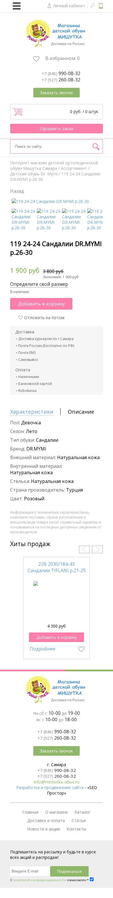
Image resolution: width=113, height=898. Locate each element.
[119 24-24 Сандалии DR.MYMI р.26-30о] (99, 227)
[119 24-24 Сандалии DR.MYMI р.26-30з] (48, 227)
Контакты (76, 829)
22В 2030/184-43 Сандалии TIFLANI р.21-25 (57, 567)
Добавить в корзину (41, 304)
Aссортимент (74, 168)
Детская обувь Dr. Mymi (34, 174)
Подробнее (42, 649)
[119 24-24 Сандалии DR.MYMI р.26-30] (50, 201)
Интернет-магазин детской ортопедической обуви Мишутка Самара (54, 165)
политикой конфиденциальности (39, 880)
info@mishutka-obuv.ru (56, 782)
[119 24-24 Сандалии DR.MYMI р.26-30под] (23, 227)
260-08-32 (61, 80)
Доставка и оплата (46, 820)
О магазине (56, 812)
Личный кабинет (69, 5)
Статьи (79, 820)
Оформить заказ (56, 128)
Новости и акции (43, 829)
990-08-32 (61, 73)
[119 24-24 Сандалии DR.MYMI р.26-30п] (73, 227)
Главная (30, 812)
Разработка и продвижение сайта (49, 787)
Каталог (82, 812)
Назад (17, 191)
